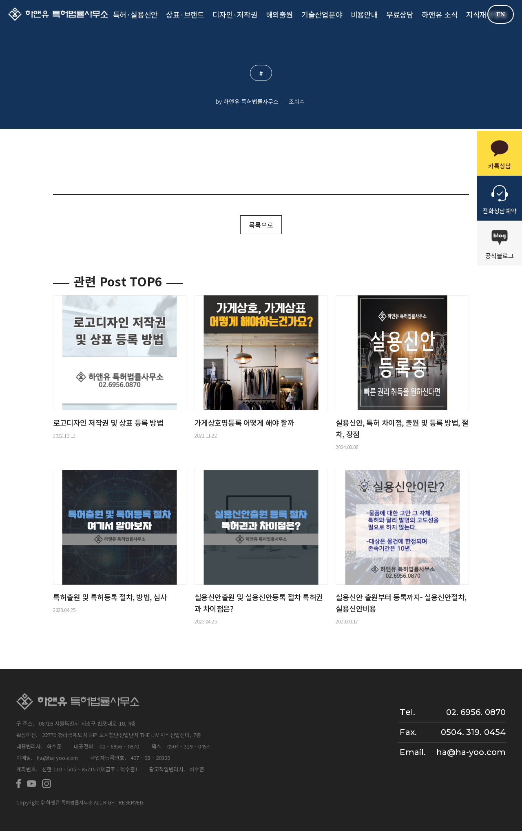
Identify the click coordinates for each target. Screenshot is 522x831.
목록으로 (261, 225)
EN (500, 14)
